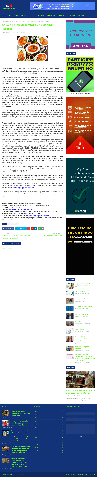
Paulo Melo (6, 32)
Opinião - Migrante (81, 314)
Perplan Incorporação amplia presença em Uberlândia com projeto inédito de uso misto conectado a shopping (19, 462)
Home (67, 474)
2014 (49, 414)
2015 (49, 418)
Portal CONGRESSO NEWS (83, 306)
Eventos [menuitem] (61, 15)
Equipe (73, 474)
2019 (49, 428)
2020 (49, 431)
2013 (49, 411)
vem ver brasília (15, 21)
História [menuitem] (32, 15)
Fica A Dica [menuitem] (71, 15)
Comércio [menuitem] (51, 15)
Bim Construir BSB (81, 291)
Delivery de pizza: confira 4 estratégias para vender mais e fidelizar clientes (20, 423)
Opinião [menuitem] (81, 15)
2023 (49, 441)
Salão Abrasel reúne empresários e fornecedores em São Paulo (80, 391)
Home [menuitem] (4, 15)
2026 (49, 451)
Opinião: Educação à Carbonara (82, 348)
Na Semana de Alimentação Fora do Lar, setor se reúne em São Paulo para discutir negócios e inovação (20, 450)
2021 (49, 434)
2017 (49, 424)
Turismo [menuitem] (41, 15)
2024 (49, 444)
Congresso (78, 322)
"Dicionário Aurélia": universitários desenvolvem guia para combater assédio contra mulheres (85, 357)
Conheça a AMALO (81, 299)
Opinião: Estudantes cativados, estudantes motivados (83, 339)
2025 (49, 448)
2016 (49, 421)
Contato (92, 474)
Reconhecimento (81, 329)
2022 (49, 438)
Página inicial (6, 21)
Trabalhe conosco (83, 474)
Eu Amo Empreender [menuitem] (17, 15)
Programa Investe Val (82, 284)
